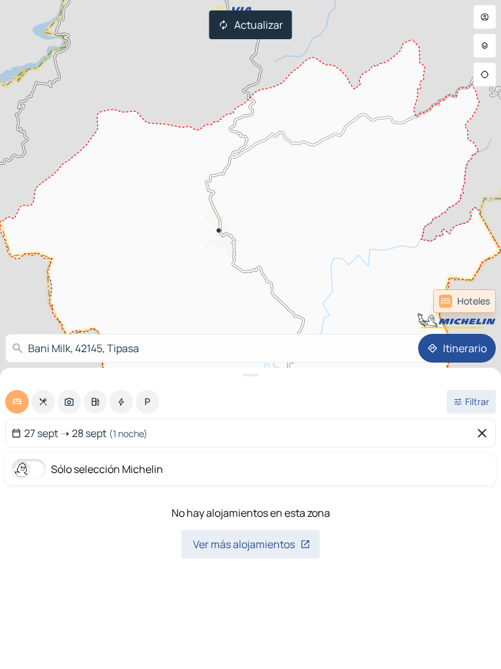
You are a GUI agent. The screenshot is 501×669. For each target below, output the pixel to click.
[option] (17, 402)
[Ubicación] (485, 74)
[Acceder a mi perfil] (485, 17)
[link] (464, 301)
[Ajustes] (485, 45)
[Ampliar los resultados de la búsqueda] (250, 375)
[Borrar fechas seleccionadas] (484, 433)
